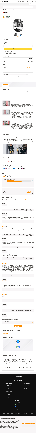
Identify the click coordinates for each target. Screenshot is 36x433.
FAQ (11, 85)
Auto (1, 3)
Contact (27, 1)
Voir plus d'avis (18, 326)
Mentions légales (9, 391)
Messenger (18, 406)
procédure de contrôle (22, 199)
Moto (4, 3)
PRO (18, 1)
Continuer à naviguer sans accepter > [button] (30, 417)
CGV (9, 392)
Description (5, 85)
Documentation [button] (5, 333)
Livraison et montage (11, 3)
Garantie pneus (9, 385)
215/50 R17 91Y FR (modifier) (18, 6)
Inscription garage (9, 389)
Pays (9, 394)
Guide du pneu (9, 386)
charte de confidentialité (21, 363)
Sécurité (31, 85)
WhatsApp (18, 404)
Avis (26, 85)
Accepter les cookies (28, 423)
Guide (7, 3)
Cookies (9, 397)
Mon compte (33, 1)
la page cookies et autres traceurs (4, 430)
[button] (18, 180)
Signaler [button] (32, 209)
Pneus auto (27, 385)
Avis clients (22, 1)
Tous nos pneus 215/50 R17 (8, 78)
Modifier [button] (32, 61)
